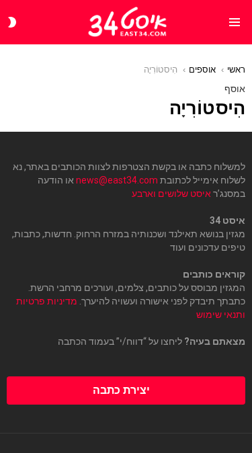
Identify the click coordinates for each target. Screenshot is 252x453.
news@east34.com (117, 180)
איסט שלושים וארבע (171, 193)
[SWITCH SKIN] (12, 22)
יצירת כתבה (122, 390)
